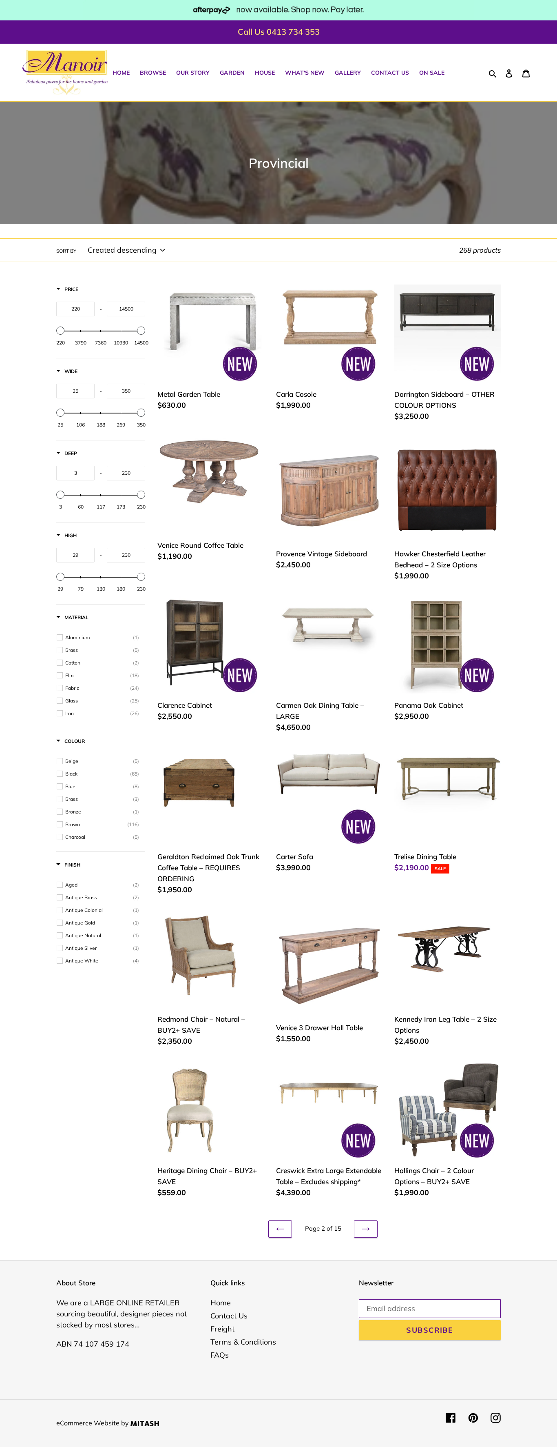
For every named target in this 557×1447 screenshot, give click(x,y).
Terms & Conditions (243, 1342)
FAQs (219, 1355)
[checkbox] (102, 637)
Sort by (66, 251)
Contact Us (229, 1315)
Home (220, 1302)
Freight (222, 1329)
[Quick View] (256, 588)
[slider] (60, 331)
